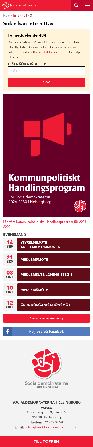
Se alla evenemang (46, 318)
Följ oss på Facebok (46, 331)
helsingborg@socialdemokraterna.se (51, 427)
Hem (6, 15)
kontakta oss (48, 52)
